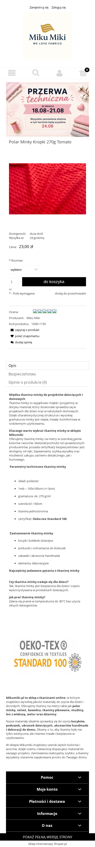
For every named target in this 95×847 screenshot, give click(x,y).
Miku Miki (33, 318)
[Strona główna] (47, 36)
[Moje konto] (59, 73)
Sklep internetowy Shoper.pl (47, 844)
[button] (12, 73)
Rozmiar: (16, 260)
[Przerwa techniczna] (47, 109)
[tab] (47, 365)
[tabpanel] (47, 540)
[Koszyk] (83, 73)
